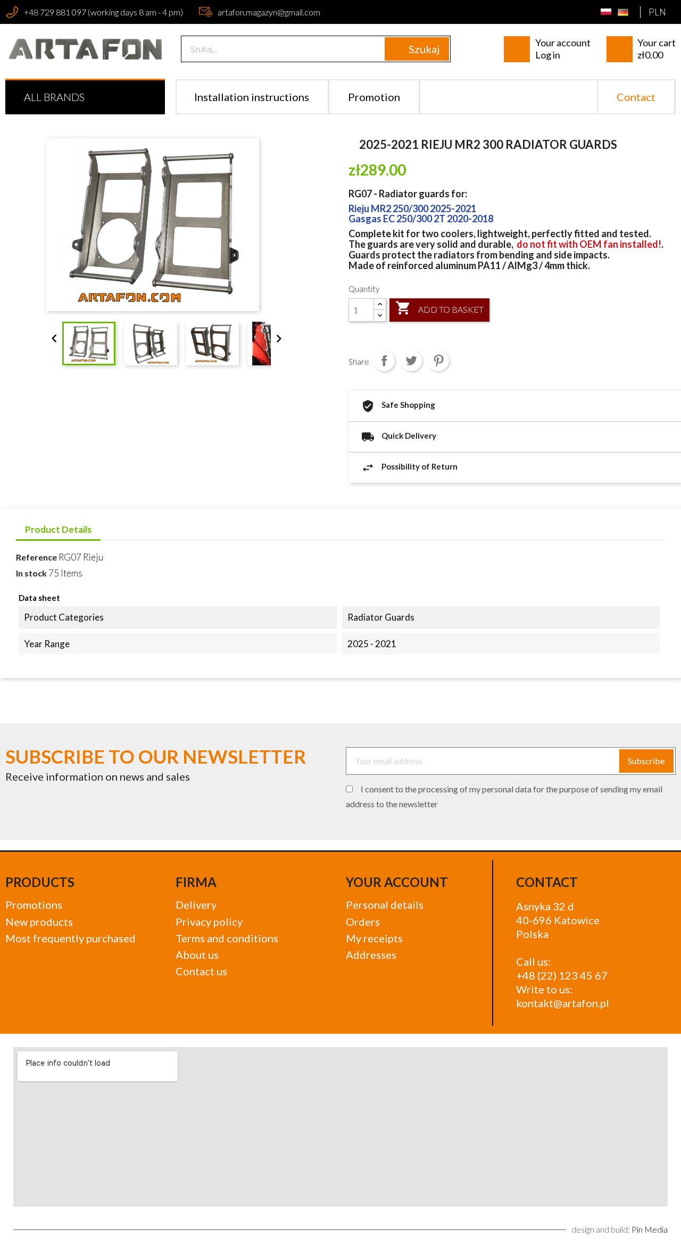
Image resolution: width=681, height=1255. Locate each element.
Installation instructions (251, 96)
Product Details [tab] (58, 529)
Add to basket (439, 308)
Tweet (411, 360)
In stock (31, 573)
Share (384, 360)
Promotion (374, 96)
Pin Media (650, 1229)
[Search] (417, 49)
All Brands (54, 96)
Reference (36, 557)
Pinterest (438, 360)
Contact (636, 96)
